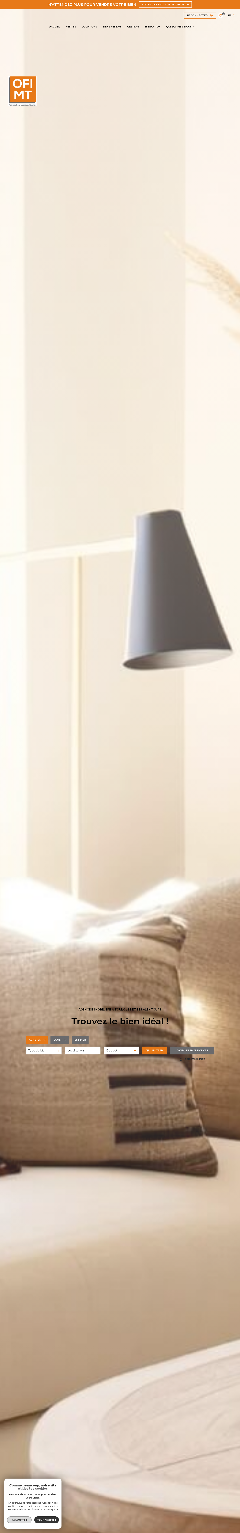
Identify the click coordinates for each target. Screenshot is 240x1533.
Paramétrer (19, 1519)
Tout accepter (46, 1519)
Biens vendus (112, 26)
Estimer (80, 1039)
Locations (89, 26)
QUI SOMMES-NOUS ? (180, 26)
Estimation (152, 26)
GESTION (133, 26)
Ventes (71, 26)
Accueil (54, 26)
